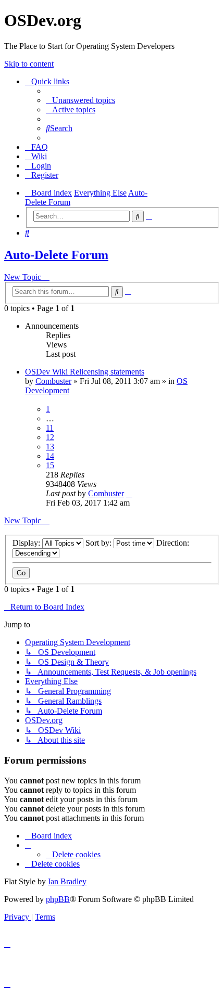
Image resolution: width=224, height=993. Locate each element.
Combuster (53, 381)
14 (50, 456)
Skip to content (29, 63)
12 (50, 437)
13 (50, 446)
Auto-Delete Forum (56, 255)
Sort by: (99, 542)
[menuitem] (80, 100)
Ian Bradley (67, 881)
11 (50, 427)
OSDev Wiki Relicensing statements (84, 371)
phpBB (58, 899)
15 (50, 465)
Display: (27, 542)
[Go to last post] (129, 493)
